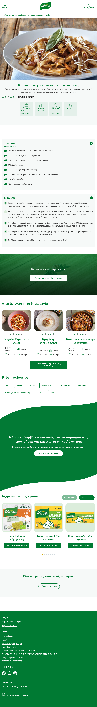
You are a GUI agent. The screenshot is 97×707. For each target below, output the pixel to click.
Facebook (4, 673)
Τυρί (42, 393)
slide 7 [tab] (54, 554)
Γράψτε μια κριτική (49, 586)
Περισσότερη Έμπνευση (48, 278)
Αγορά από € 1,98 (80, 546)
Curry (7, 385)
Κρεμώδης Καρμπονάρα (48, 341)
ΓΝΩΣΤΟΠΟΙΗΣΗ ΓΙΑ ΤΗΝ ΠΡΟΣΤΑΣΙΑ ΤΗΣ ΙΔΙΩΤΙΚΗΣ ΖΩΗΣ (28, 654)
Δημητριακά (47, 385)
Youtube (9, 673)
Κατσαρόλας (65, 385)
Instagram (15, 673)
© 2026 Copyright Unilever (18, 695)
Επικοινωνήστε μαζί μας (12, 644)
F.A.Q (4, 640)
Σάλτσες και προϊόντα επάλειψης (18, 393)
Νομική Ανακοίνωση (10, 622)
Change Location (19, 686)
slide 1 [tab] (42, 554)
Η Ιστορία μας (7, 636)
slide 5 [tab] (50, 554)
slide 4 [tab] (48, 554)
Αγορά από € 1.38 (48, 546)
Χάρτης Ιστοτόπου (9, 626)
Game (19, 385)
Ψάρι (53, 393)
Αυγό (32, 385)
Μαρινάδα (82, 385)
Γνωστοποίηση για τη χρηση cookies (17, 650)
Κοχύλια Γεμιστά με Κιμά (16, 341)
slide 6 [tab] (52, 554)
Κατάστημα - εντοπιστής (12, 661)
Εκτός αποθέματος (17, 546)
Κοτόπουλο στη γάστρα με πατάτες (80, 341)
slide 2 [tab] (44, 554)
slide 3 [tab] (46, 554)
